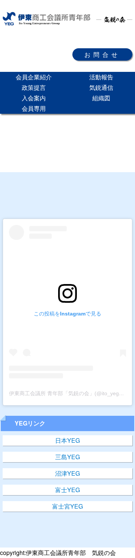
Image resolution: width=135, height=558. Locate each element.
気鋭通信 (101, 87)
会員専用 (34, 108)
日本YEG (67, 440)
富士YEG (67, 489)
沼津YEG (67, 473)
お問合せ (102, 54)
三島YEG (67, 456)
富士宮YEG (67, 506)
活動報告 (101, 77)
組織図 (101, 98)
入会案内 (34, 98)
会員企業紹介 (34, 77)
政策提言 (34, 87)
